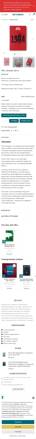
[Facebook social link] (12, 130)
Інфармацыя (13, 435)
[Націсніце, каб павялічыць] (4, 53)
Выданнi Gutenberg (9, 282)
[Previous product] (30, 19)
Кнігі (5, 248)
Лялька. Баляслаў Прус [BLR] (9, 279)
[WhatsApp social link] (14, 130)
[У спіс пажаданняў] (14, 231)
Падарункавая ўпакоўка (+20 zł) (14, 115)
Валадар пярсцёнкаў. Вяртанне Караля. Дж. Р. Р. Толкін (27, 280)
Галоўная (4, 19)
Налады (18, 432)
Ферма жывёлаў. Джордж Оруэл (9, 245)
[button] (33, 398)
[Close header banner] (34, 6)
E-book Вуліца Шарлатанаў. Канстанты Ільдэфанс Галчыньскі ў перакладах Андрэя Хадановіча (21, 364)
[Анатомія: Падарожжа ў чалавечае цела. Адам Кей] (4, 355)
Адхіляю (18, 427)
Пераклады (14, 19)
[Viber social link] (18, 130)
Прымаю (18, 422)
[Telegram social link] (16, 130)
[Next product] (34, 19)
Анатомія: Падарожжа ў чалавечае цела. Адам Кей (20, 354)
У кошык (14, 121)
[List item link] (18, 382)
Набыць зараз (26, 121)
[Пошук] (30, 14)
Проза (9, 250)
